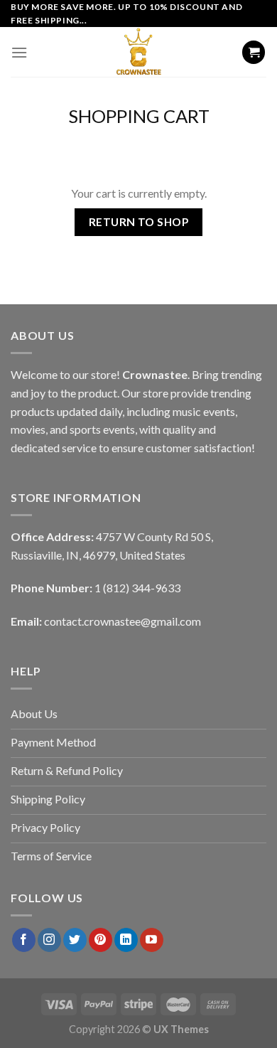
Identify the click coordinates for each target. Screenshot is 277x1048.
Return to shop (139, 221)
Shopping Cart (139, 116)
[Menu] (19, 52)
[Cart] (253, 52)
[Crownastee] (138, 52)
